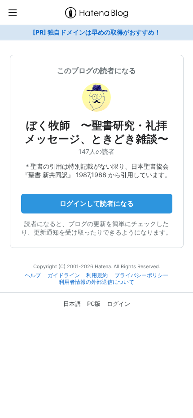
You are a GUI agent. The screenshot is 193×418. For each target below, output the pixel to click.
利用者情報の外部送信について (96, 282)
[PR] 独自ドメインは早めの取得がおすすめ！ (97, 32)
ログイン (118, 303)
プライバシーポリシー (141, 275)
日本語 (72, 303)
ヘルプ (33, 275)
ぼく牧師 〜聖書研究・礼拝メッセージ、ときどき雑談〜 (96, 132)
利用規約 (97, 275)
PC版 (94, 303)
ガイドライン (64, 275)
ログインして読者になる (97, 203)
